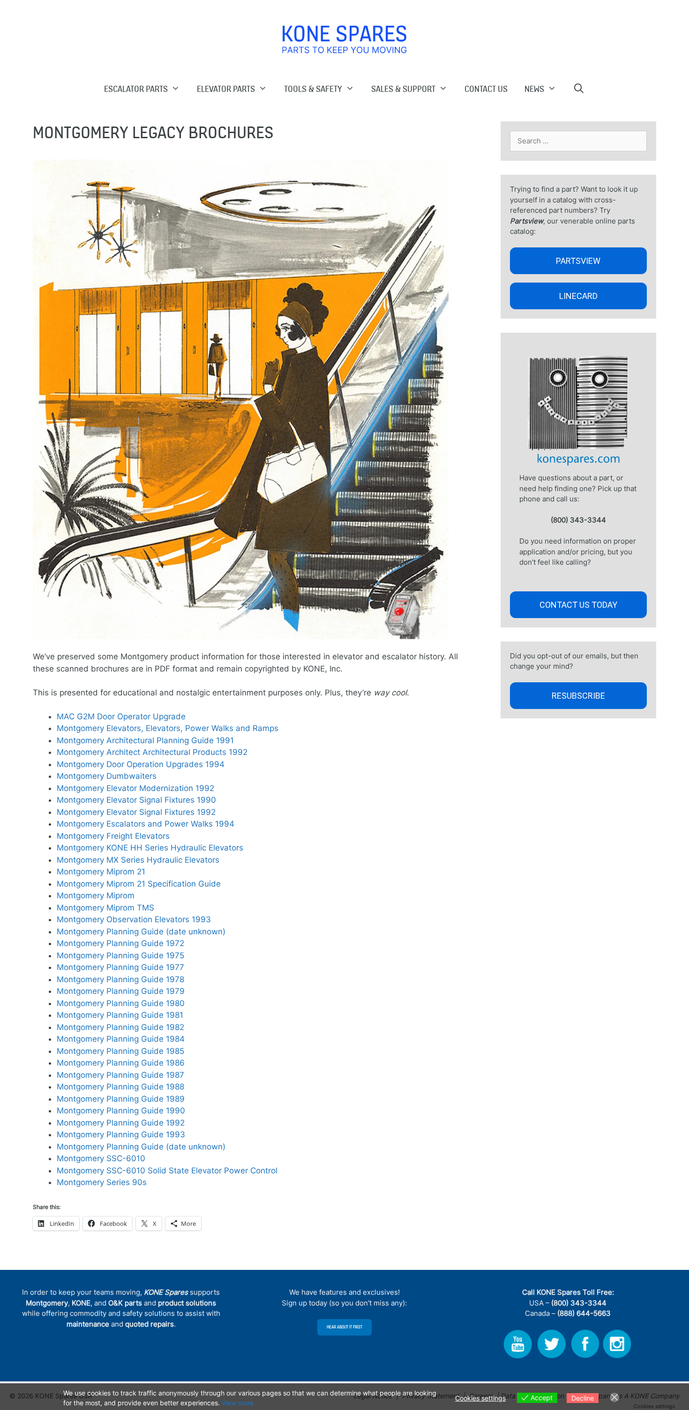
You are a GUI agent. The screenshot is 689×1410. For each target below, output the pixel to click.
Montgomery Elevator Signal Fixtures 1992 (136, 812)
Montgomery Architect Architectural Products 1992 (152, 752)
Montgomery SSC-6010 (101, 1158)
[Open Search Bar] (579, 89)
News (534, 88)
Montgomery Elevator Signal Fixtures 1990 (136, 800)
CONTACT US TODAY (578, 605)
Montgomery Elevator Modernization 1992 (135, 788)
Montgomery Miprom (96, 895)
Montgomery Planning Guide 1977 (120, 967)
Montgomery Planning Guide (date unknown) (141, 931)
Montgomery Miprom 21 (101, 871)
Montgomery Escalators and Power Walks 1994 (145, 823)
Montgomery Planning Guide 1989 (121, 1099)
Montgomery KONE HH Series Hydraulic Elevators (150, 847)
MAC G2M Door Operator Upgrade (121, 716)
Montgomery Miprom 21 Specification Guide (139, 883)
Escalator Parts (136, 88)
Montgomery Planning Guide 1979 (121, 991)
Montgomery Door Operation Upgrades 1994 (141, 764)
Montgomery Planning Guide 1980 (121, 1003)
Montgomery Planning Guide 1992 (121, 1122)
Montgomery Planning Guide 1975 (120, 955)
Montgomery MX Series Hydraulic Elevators (138, 860)
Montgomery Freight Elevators (113, 836)
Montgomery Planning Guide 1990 (121, 1110)
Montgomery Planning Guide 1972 (120, 943)
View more (238, 1403)
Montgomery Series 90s (102, 1182)
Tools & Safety (313, 88)
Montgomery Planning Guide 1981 (120, 1015)
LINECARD (578, 296)
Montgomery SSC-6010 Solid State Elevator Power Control (167, 1170)
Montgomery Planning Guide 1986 (121, 1062)
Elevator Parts (226, 88)
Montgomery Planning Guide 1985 (120, 1051)
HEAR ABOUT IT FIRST (344, 1327)
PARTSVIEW (578, 261)
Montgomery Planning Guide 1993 (121, 1134)
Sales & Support (403, 88)
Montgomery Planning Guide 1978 (120, 979)
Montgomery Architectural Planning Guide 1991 (145, 740)
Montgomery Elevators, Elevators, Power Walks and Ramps (167, 728)
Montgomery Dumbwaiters (107, 776)
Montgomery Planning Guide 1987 (120, 1075)
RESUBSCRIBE (578, 696)
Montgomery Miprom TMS (105, 907)
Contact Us (486, 88)
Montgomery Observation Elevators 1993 (134, 919)
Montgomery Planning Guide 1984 (121, 1039)
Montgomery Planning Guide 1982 (120, 1027)
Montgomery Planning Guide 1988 (120, 1086)
